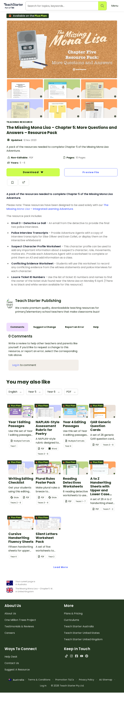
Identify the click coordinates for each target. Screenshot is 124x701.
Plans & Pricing (73, 613)
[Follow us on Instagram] (71, 656)
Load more (60, 567)
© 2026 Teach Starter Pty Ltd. (67, 685)
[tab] (17, 327)
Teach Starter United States (82, 633)
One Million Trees (20, 620)
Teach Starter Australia (79, 626)
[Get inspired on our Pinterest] (86, 656)
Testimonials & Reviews (19, 626)
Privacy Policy (86, 679)
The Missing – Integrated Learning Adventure (57, 207)
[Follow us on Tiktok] (66, 656)
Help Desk (11, 656)
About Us (10, 613)
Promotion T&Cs (64, 679)
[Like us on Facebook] (76, 656)
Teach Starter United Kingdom (83, 639)
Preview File (91, 172)
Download (31, 172)
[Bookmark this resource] (12, 182)
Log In (43, 685)
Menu (114, 6)
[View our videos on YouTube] (81, 656)
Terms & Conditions (39, 679)
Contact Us (12, 663)
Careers (10, 633)
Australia (17, 679)
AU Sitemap (105, 679)
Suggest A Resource (17, 669)
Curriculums (71, 620)
